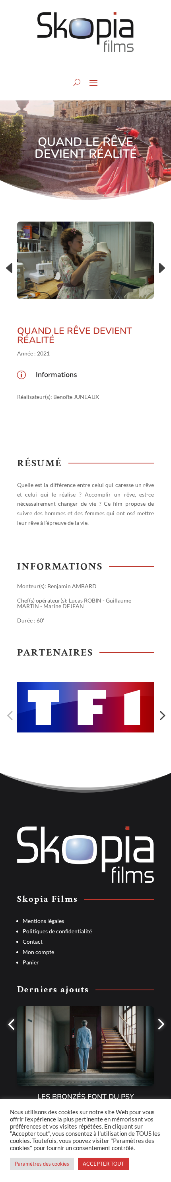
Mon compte (38, 951)
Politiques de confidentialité (57, 931)
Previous (11, 268)
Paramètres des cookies (42, 1163)
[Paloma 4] (85, 260)
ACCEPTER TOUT (103, 1163)
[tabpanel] (85, 1058)
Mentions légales (43, 920)
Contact (33, 941)
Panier (31, 962)
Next (160, 268)
